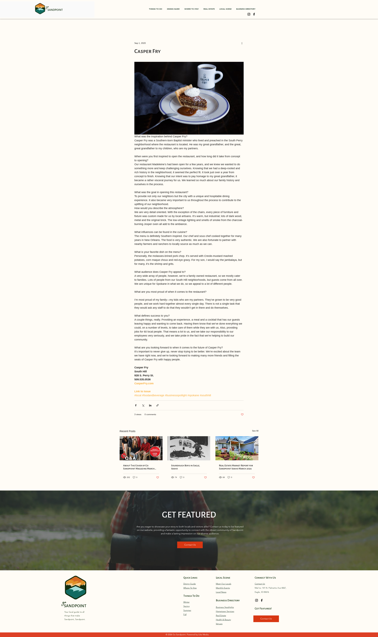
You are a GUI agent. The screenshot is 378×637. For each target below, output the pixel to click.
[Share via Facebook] (135, 405)
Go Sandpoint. (180, 634)
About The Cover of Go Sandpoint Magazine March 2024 (139, 467)
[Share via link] (157, 405)
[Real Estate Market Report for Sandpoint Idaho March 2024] (236, 448)
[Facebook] (254, 14)
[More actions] (242, 43)
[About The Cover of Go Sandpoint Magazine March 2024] (141, 448)
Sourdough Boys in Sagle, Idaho (185, 467)
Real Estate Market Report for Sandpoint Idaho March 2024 (236, 467)
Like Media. (203, 634)
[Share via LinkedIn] (150, 405)
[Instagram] (249, 14)
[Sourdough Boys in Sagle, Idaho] (189, 448)
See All (255, 431)
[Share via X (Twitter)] (143, 405)
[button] (155, 9)
